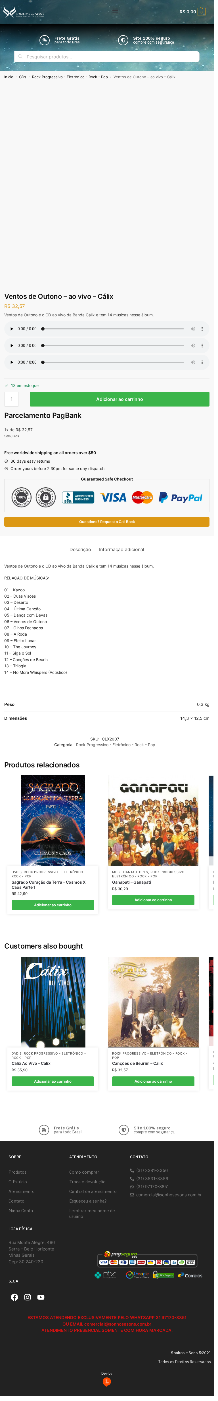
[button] (115, 10)
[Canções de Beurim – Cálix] (153, 1002)
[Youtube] (41, 1297)
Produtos (17, 1172)
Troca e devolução (87, 1181)
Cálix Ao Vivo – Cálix (31, 1063)
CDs (22, 77)
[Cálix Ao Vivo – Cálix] (52, 1002)
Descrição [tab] (80, 549)
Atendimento (22, 1191)
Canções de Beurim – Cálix (137, 1063)
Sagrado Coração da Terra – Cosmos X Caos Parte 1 (49, 885)
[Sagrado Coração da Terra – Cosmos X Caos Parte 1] (52, 820)
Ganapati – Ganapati (131, 882)
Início (8, 77)
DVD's (17, 872)
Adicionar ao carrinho (119, 399)
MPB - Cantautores (130, 872)
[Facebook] (14, 1297)
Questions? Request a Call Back (107, 522)
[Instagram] (28, 1297)
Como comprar (84, 1172)
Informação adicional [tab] (121, 549)
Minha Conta (21, 1210)
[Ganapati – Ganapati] (153, 820)
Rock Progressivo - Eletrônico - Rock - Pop (70, 77)
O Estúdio (18, 1181)
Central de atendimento (93, 1191)
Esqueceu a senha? (87, 1201)
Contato (16, 1201)
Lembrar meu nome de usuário (92, 1213)
